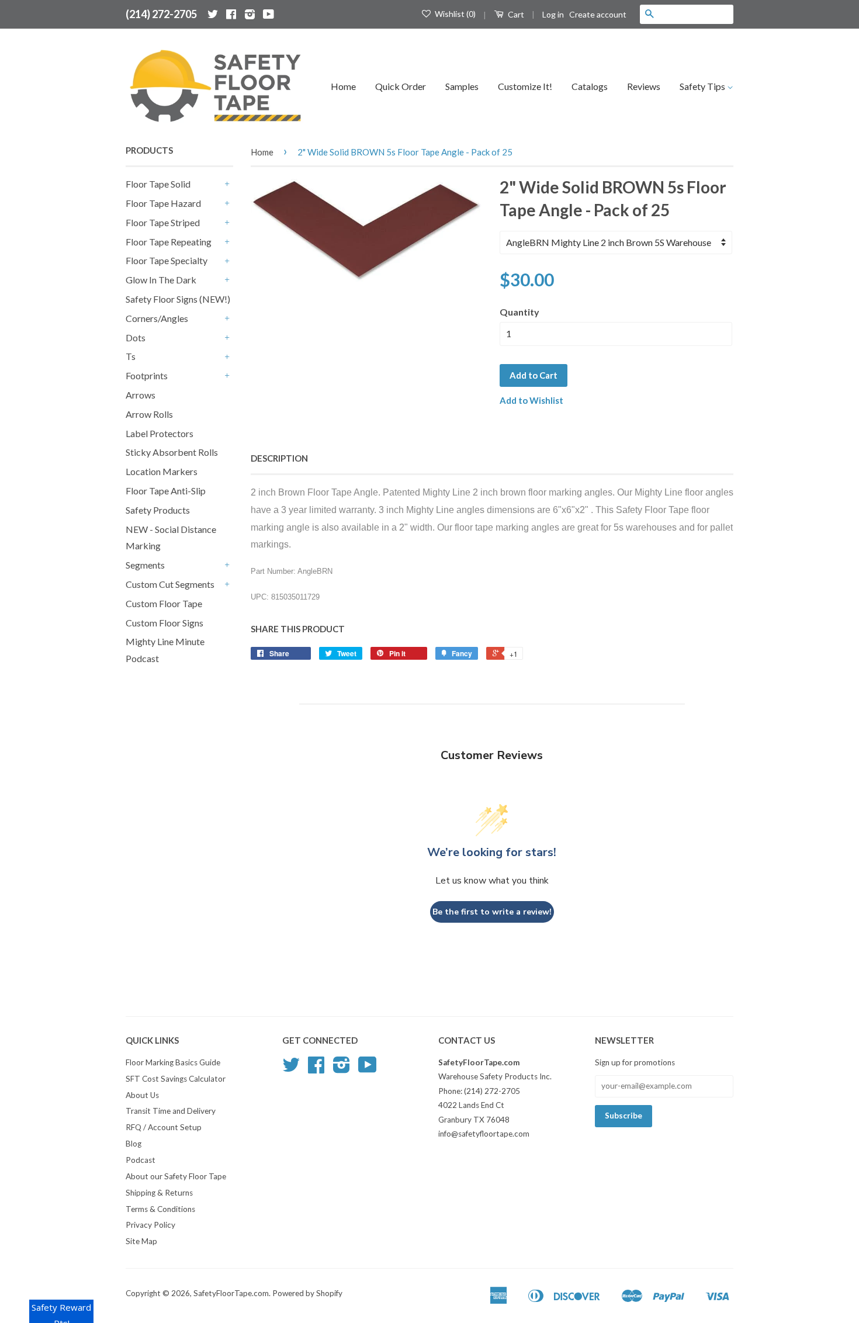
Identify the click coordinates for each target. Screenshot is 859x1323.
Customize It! (525, 86)
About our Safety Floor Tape (176, 1176)
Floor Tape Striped (163, 222)
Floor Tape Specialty (166, 260)
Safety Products (158, 509)
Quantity (519, 311)
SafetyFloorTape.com (231, 1293)
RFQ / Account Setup (164, 1127)
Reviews (643, 86)
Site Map (141, 1241)
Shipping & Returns (159, 1192)
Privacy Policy (150, 1225)
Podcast (140, 1160)
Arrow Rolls (149, 414)
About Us (142, 1095)
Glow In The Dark (161, 279)
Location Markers (162, 471)
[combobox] (696, 14)
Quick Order (400, 86)
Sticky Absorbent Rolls (172, 452)
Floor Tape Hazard (163, 203)
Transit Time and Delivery (171, 1111)
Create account (597, 14)
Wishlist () (454, 14)
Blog (133, 1143)
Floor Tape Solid (158, 183)
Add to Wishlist (531, 400)
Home (343, 86)
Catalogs (589, 86)
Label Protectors (159, 433)
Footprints (147, 375)
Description (279, 458)
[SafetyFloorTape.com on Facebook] (231, 14)
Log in (553, 14)
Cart (515, 14)
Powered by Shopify (307, 1293)
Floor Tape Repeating (169, 241)
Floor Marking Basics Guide (173, 1062)
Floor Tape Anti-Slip (166, 490)
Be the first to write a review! (492, 911)
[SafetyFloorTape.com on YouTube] (268, 14)
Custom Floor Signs (164, 622)
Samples (462, 86)
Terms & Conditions (160, 1209)
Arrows (140, 394)
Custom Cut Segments (170, 584)
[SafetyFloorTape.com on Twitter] (212, 14)
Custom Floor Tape (164, 603)
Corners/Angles (157, 318)
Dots (136, 337)
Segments (145, 564)
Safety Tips (703, 86)
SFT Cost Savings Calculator (176, 1078)
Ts (131, 356)
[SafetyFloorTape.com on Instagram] (249, 14)
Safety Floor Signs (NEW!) (178, 298)
